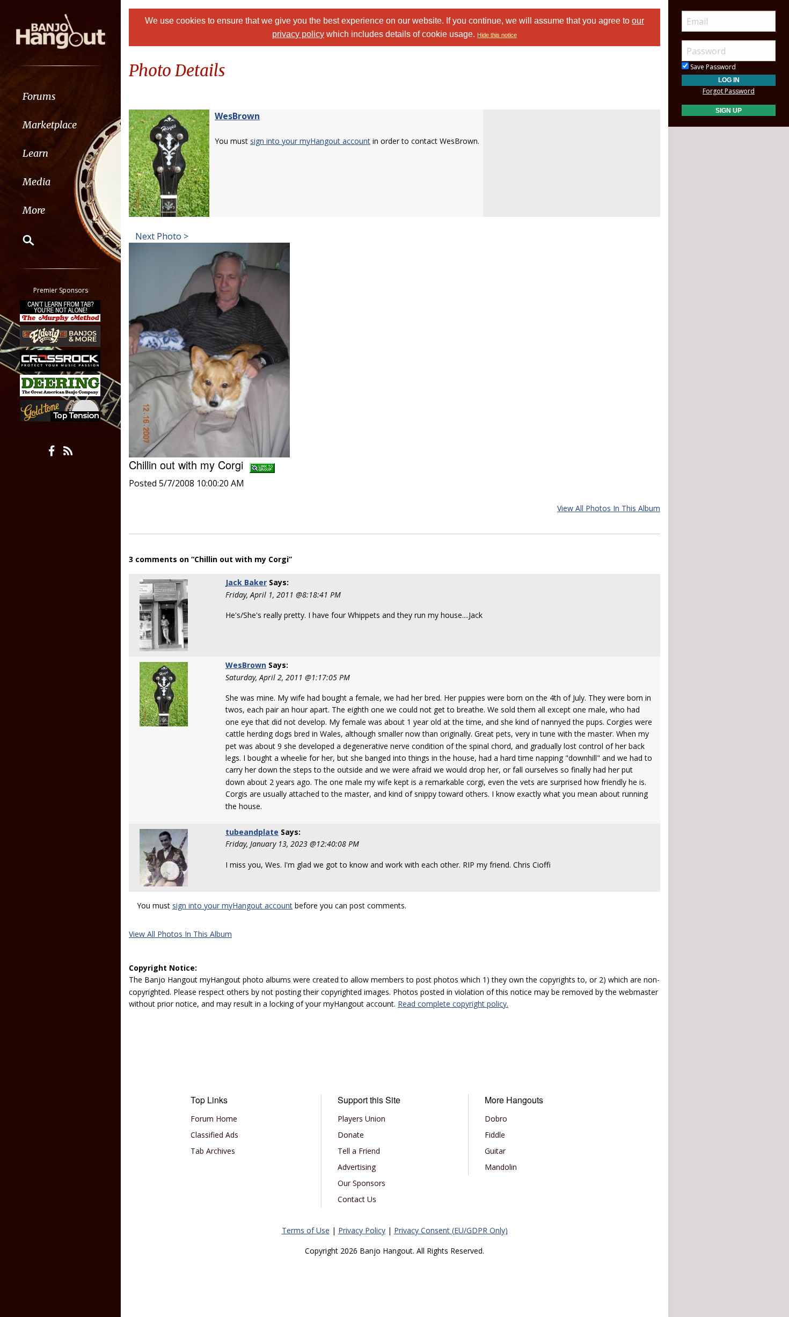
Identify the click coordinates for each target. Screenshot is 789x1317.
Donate (351, 1135)
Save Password (712, 66)
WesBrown (237, 116)
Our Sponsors (361, 1183)
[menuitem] (60, 96)
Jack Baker (246, 582)
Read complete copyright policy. (453, 1004)
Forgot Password (729, 91)
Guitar (495, 1151)
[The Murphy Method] (60, 311)
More (34, 210)
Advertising (357, 1167)
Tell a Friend (359, 1151)
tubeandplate (252, 832)
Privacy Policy (361, 1230)
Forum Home (214, 1119)
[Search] (21, 240)
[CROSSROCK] (60, 360)
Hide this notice (497, 35)
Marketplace (50, 125)
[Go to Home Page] (60, 31)
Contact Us (357, 1199)
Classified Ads (214, 1135)
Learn (35, 153)
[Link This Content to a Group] (262, 464)
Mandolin (501, 1167)
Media (36, 182)
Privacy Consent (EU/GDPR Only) (451, 1230)
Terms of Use (306, 1230)
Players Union (361, 1119)
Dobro (496, 1119)
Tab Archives (213, 1151)
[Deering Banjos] (60, 385)
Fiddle (495, 1135)
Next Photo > (160, 236)
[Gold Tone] (60, 410)
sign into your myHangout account (310, 141)
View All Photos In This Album (608, 508)
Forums (39, 96)
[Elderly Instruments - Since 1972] (60, 335)
